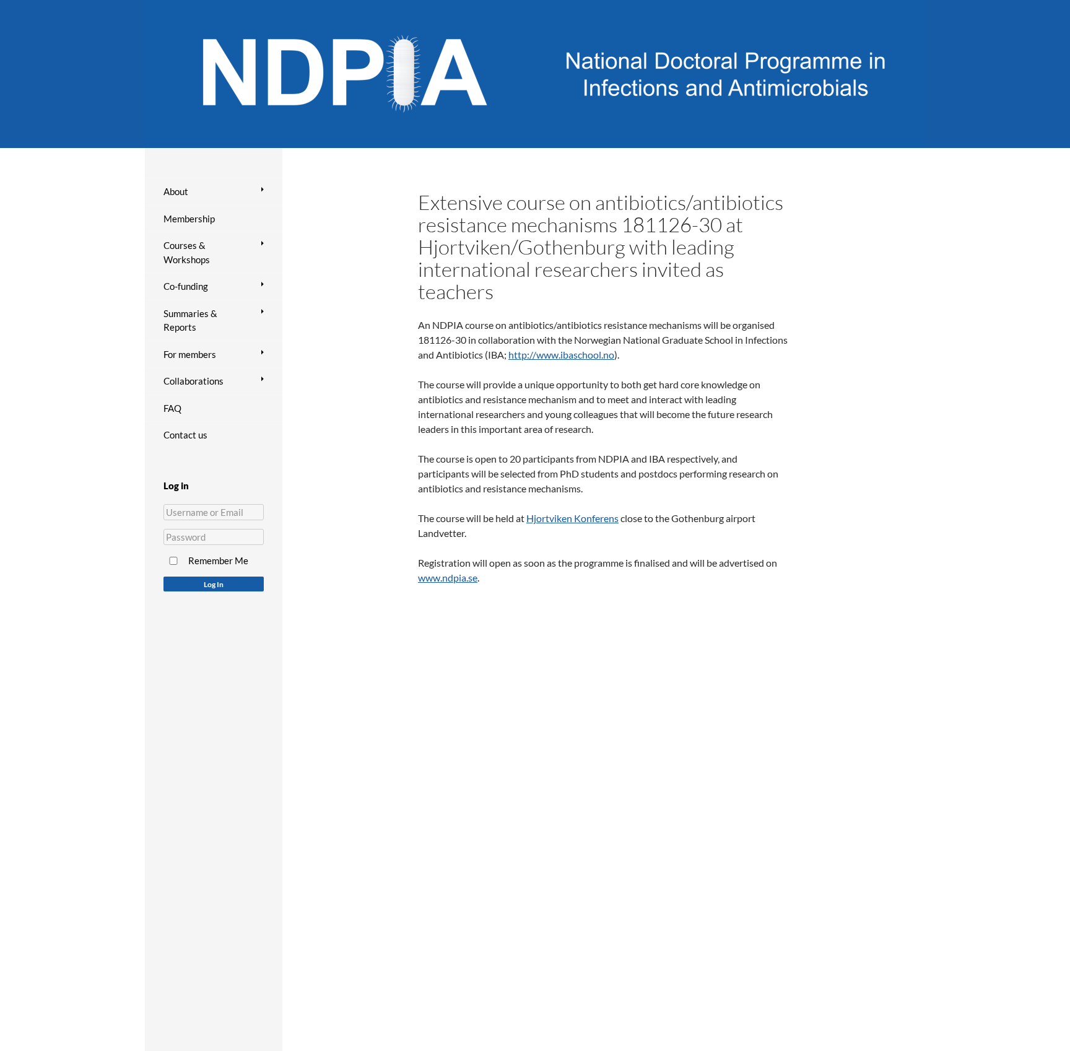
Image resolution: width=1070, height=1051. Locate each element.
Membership (189, 218)
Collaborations (193, 380)
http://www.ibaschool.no (561, 354)
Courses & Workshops (186, 252)
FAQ (172, 408)
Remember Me (218, 560)
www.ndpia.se (447, 577)
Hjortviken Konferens (572, 518)
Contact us (185, 434)
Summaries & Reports (190, 320)
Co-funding (185, 286)
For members (189, 354)
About (175, 191)
